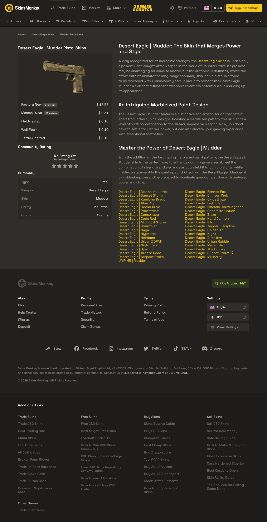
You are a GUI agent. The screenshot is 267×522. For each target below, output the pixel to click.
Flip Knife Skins (30, 445)
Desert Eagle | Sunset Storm (140, 195)
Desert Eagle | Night (200, 234)
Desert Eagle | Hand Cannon (207, 218)
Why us (24, 319)
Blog (21, 305)
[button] (116, 8)
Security (87, 319)
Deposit (24, 326)
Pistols (22, 34)
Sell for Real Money (222, 431)
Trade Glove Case (31, 474)
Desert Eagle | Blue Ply (136, 203)
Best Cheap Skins (157, 445)
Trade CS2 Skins (30, 423)
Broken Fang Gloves (34, 459)
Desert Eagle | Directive (203, 237)
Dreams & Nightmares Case (35, 490)
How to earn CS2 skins (98, 478)
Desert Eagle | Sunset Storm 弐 (209, 253)
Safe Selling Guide (221, 438)
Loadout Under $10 (96, 438)
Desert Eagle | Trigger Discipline (210, 226)
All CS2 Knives (29, 452)
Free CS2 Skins (92, 423)
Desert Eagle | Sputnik (135, 249)
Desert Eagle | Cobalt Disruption (210, 211)
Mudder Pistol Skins (71, 34)
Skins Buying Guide (159, 423)
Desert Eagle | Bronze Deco (139, 253)
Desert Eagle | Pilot (200, 222)
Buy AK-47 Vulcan (158, 467)
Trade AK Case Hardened (37, 467)
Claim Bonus (91, 326)
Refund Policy (155, 312)
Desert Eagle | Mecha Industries (143, 191)
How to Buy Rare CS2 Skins (161, 490)
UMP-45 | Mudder (132, 260)
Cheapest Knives (157, 438)
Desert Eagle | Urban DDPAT (139, 241)
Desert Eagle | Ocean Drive (139, 207)
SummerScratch (142, 8)
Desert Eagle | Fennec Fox (205, 191)
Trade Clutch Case (32, 481)
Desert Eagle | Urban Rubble (207, 241)
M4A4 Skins (27, 438)
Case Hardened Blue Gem (227, 463)
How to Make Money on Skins (226, 447)
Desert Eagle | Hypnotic (137, 234)
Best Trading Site (31, 431)
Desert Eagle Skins (43, 34)
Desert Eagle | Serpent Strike (141, 257)
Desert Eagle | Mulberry (203, 257)
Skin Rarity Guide (220, 477)
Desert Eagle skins (212, 61)
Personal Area (92, 305)
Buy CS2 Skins (155, 431)
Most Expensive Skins (224, 456)
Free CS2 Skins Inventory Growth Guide (101, 469)
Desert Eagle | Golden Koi (204, 230)
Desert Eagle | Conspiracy (138, 214)
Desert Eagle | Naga (133, 230)
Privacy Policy (155, 305)
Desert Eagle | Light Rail (203, 203)
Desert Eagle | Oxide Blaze (205, 199)
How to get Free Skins (98, 431)
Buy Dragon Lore (157, 452)
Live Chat (180, 373)
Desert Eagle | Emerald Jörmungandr (214, 207)
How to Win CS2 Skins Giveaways (98, 447)
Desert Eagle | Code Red (137, 218)
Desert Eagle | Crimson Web (206, 195)
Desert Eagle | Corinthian (137, 226)
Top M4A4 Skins (156, 459)
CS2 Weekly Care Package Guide (101, 458)
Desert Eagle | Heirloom (136, 237)
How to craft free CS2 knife (98, 487)
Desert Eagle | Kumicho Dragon (143, 199)
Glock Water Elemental (161, 481)
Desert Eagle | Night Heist (138, 245)
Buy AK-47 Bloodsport (161, 474)
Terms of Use (154, 319)
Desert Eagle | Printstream (139, 211)
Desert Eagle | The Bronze (205, 249)
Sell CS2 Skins (218, 423)
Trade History (91, 312)
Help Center (27, 312)
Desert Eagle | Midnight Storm (142, 222)
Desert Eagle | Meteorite (204, 245)
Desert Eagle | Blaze (200, 214)
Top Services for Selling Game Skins (225, 487)
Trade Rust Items (31, 510)
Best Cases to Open (222, 470)
